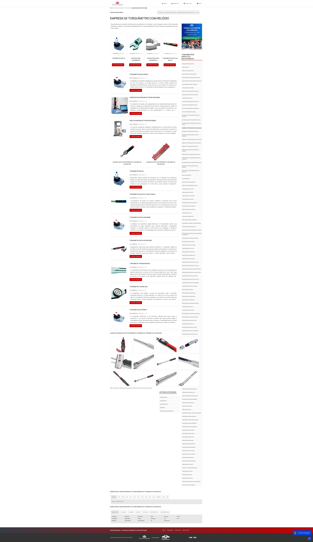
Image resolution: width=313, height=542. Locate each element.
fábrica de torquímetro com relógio (191, 143)
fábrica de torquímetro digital (190, 146)
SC (138, 497)
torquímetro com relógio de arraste (191, 230)
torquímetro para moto (188, 430)
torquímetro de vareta (188, 310)
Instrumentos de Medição (166, 411)
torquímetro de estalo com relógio (191, 481)
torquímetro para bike (188, 88)
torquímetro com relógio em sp (190, 238)
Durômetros (163, 400)
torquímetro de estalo (188, 64)
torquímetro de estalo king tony (190, 279)
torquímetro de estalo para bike (190, 282)
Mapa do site (186, 530)
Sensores (162, 407)
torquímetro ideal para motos (190, 396)
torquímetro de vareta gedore (190, 317)
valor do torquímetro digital (189, 468)
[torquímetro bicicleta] (144, 345)
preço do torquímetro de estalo (190, 91)
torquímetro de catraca (188, 258)
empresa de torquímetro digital (190, 131)
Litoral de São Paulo (164, 512)
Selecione (114, 497)
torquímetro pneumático (188, 444)
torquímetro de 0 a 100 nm (189, 245)
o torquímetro (186, 178)
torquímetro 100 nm (187, 471)
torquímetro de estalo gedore (190, 94)
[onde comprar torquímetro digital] (166, 345)
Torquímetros (163, 397)
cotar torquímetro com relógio (190, 108)
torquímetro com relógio (188, 226)
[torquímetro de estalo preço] (144, 361)
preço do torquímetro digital (189, 185)
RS (142, 497)
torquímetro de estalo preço (189, 286)
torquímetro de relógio (188, 300)
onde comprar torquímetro (189, 74)
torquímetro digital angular (189, 334)
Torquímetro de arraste (188, 252)
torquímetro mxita (187, 406)
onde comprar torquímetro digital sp (192, 81)
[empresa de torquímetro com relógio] (127, 152)
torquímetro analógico (188, 196)
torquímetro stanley (187, 464)
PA (167, 497)
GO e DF (158, 497)
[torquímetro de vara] (121, 345)
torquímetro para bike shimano (190, 420)
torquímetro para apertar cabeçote (191, 413)
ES (127, 497)
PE (146, 497)
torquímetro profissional (189, 447)
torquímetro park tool (188, 437)
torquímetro (185, 67)
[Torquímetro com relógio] (118, 300)
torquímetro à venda (187, 192)
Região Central (115, 512)
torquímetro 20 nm (193, 12)
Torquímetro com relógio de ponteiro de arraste (192, 234)
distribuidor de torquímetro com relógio (190, 116)
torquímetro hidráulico (188, 392)
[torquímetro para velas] (189, 345)
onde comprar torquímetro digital (191, 77)
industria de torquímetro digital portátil (190, 171)
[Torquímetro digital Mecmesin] (118, 231)
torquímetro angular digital (189, 202)
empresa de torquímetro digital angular (190, 135)
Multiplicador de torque (188, 485)
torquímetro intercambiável (189, 399)
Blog (199, 3)
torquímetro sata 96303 (188, 450)
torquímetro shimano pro (189, 461)
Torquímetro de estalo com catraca (191, 272)
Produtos (188, 3)
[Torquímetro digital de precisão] (118, 254)
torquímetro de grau (187, 289)
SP (130, 497)
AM (163, 497)
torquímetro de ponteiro (188, 293)
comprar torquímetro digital (189, 105)
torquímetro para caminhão (189, 426)
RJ (119, 497)
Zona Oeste (130, 512)
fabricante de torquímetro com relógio (190, 150)
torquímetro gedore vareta (189, 389)
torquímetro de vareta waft (189, 320)
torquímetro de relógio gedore (190, 303)
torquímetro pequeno (188, 440)
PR (134, 497)
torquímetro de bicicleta (188, 255)
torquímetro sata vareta (188, 454)
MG (123, 497)
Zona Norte (123, 512)
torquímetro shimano (163, 12)
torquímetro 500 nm (187, 478)
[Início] (117, 3)
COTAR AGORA (118, 64)
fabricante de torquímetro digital (191, 154)
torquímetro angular (188, 199)
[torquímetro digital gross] (166, 378)
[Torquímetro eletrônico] (118, 323)
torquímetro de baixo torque (189, 84)
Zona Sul (138, 512)
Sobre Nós (176, 3)
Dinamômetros (164, 404)
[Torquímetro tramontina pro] (118, 277)
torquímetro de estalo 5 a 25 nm (190, 265)
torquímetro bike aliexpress (189, 220)
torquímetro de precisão (188, 296)
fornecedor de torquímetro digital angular (191, 158)
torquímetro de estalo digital (190, 276)
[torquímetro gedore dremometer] (144, 378)
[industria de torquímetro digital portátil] (166, 361)
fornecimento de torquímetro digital (192, 162)
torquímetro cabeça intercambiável (191, 223)
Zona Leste (145, 512)
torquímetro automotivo (188, 209)
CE (153, 497)
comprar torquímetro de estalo (190, 101)
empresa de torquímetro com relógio (191, 128)
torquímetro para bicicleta (189, 416)
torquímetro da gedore (188, 241)
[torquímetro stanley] (121, 378)
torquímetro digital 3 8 (188, 324)
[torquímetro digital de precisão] (189, 361)
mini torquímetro (186, 175)
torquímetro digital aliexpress (179, 12)
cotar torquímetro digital (189, 112)
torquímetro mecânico (188, 402)
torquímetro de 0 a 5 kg (188, 248)
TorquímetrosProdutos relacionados (188, 56)
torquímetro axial (187, 213)
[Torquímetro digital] (118, 185)
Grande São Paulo (154, 512)
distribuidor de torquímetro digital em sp (191, 124)
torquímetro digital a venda (189, 327)
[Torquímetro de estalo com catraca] (118, 208)
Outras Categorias (167, 392)
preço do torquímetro (188, 70)
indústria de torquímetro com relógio (190, 166)
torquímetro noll (186, 409)
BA (149, 497)
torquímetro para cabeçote (189, 423)
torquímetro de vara (187, 306)
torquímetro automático (188, 206)
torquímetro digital (187, 98)
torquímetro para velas (188, 433)
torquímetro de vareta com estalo (191, 313)
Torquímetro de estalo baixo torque (191, 269)
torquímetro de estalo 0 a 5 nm (190, 262)
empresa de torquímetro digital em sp (192, 139)
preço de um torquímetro (188, 182)
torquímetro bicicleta (188, 216)
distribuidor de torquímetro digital (191, 120)
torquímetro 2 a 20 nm (188, 189)
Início (165, 3)
